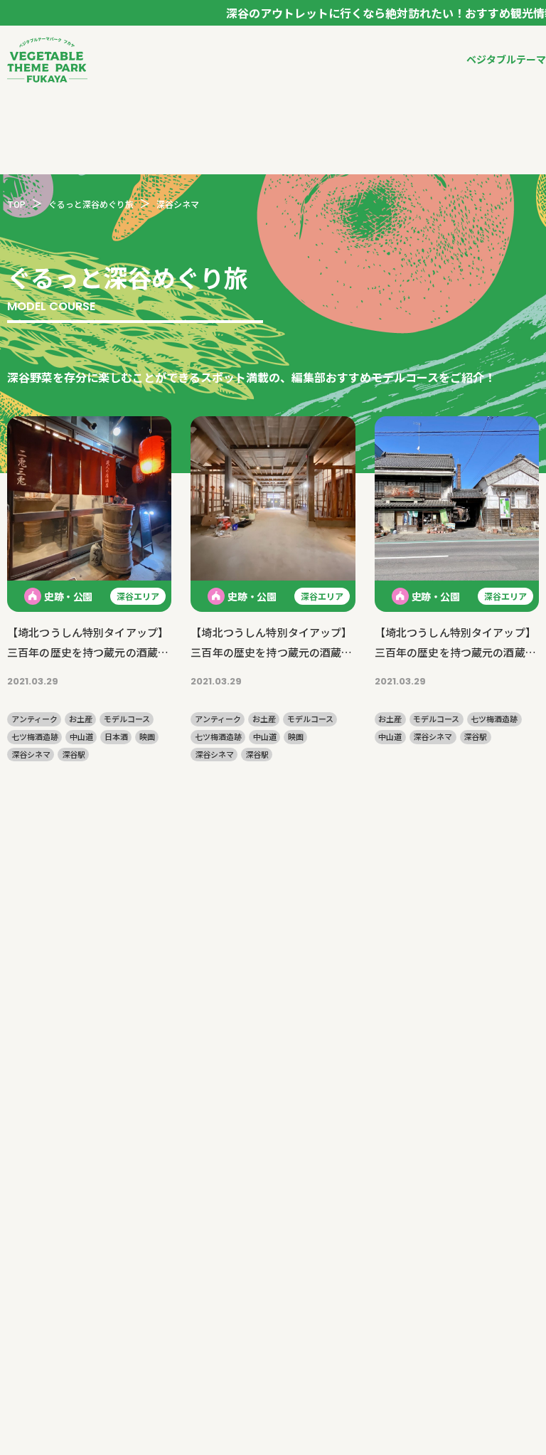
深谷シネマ (30, 754)
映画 (147, 736)
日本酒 (116, 736)
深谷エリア (138, 596)
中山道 (81, 736)
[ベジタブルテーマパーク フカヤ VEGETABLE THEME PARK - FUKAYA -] (47, 60)
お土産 (80, 719)
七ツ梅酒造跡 (34, 736)
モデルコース (127, 719)
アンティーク (34, 719)
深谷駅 (73, 754)
